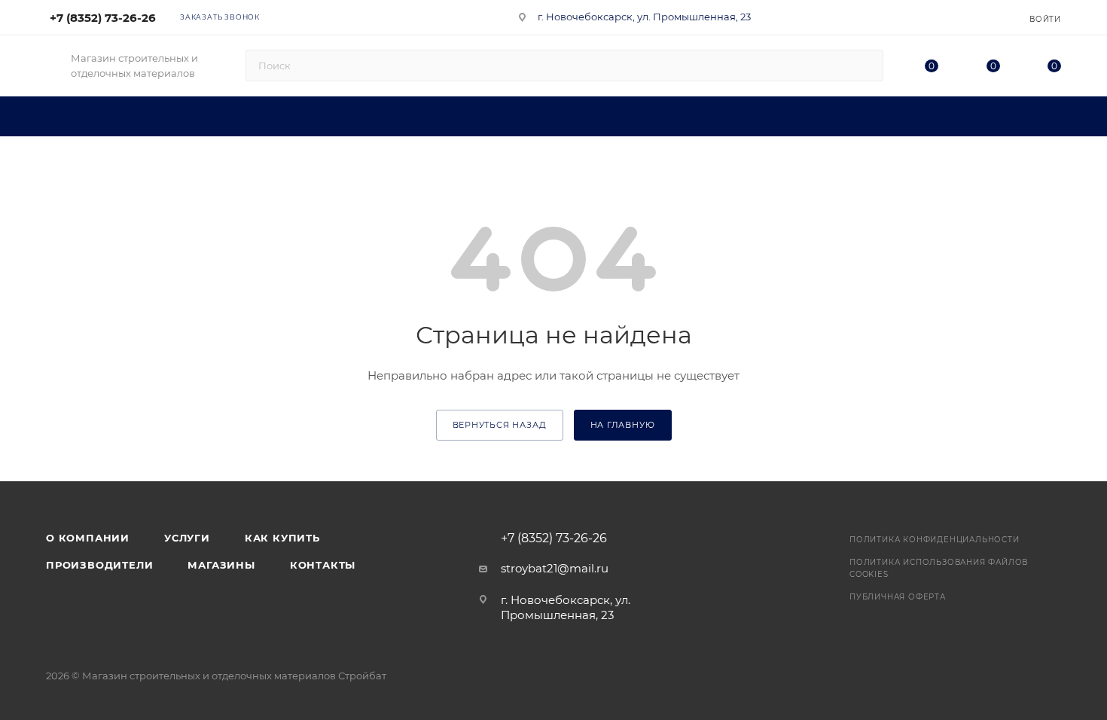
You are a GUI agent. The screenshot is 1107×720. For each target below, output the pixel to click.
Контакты (322, 565)
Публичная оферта (897, 597)
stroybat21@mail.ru (554, 568)
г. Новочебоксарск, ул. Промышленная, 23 (644, 17)
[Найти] (864, 65)
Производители (99, 565)
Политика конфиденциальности (934, 540)
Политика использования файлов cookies (938, 568)
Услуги (187, 538)
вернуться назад (500, 424)
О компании (88, 538)
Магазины (221, 565)
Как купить (282, 538)
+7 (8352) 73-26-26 (103, 18)
